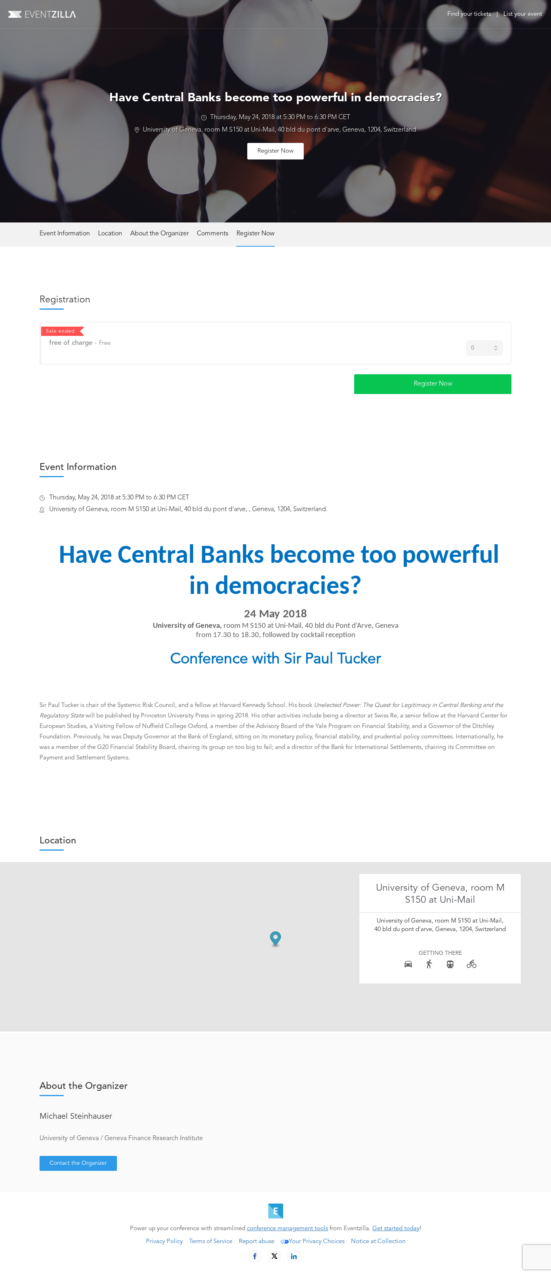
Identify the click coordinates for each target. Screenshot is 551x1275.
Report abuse (256, 1242)
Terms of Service (210, 1242)
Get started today (396, 1229)
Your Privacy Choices (316, 1242)
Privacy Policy (164, 1242)
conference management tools (287, 1229)
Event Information (65, 234)
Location (110, 234)
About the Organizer (159, 234)
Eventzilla (42, 14)
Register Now (275, 151)
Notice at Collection (378, 1242)
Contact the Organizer (78, 1163)
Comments (212, 234)
